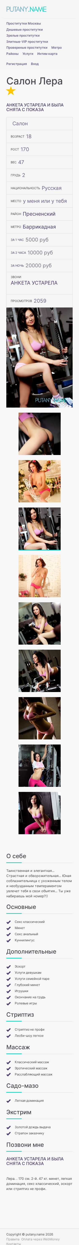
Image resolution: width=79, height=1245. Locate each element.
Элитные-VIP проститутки (27, 42)
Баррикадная (39, 227)
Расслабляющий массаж (33, 1074)
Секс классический (30, 922)
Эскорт (20, 966)
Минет (20, 928)
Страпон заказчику (29, 1133)
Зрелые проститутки (23, 35)
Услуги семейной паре (32, 979)
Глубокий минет (27, 985)
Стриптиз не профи (29, 1029)
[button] (11, 357)
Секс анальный (26, 934)
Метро (56, 47)
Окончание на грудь (30, 997)
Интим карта (47, 54)
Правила (12, 1239)
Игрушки (21, 991)
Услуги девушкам (28, 973)
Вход (35, 64)
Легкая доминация (29, 1101)
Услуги (28, 54)
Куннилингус (25, 940)
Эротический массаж (31, 1068)
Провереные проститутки (26, 47)
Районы (12, 54)
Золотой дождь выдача (33, 1127)
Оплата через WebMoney (40, 1239)
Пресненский (39, 214)
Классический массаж (32, 1062)
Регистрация (16, 64)
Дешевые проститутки (24, 30)
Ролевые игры (26, 1003)
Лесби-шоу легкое (29, 1036)
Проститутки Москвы (23, 23)
